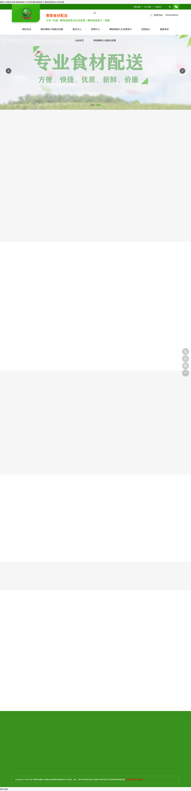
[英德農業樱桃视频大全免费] (41, 533)
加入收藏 (147, 6)
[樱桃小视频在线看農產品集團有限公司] (26, 14)
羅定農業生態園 (84, 551)
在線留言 (158, 6)
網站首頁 (26, 29)
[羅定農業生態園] (84, 533)
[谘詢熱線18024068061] (185, 351)
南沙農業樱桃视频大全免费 (127, 551)
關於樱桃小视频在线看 (52, 29)
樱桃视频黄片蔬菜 (95, 153)
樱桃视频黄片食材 (67, 153)
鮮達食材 (123, 153)
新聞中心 (95, 29)
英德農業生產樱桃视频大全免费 (170, 551)
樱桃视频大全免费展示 (120, 29)
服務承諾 (164, 29)
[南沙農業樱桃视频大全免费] (127, 533)
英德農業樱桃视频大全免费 (41, 551)
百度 (25, 731)
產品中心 (77, 29)
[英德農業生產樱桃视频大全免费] (170, 533)
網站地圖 (137, 6)
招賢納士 (145, 29)
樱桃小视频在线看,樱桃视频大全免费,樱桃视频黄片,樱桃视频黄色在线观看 (32, 2)
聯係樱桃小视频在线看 (105, 40)
